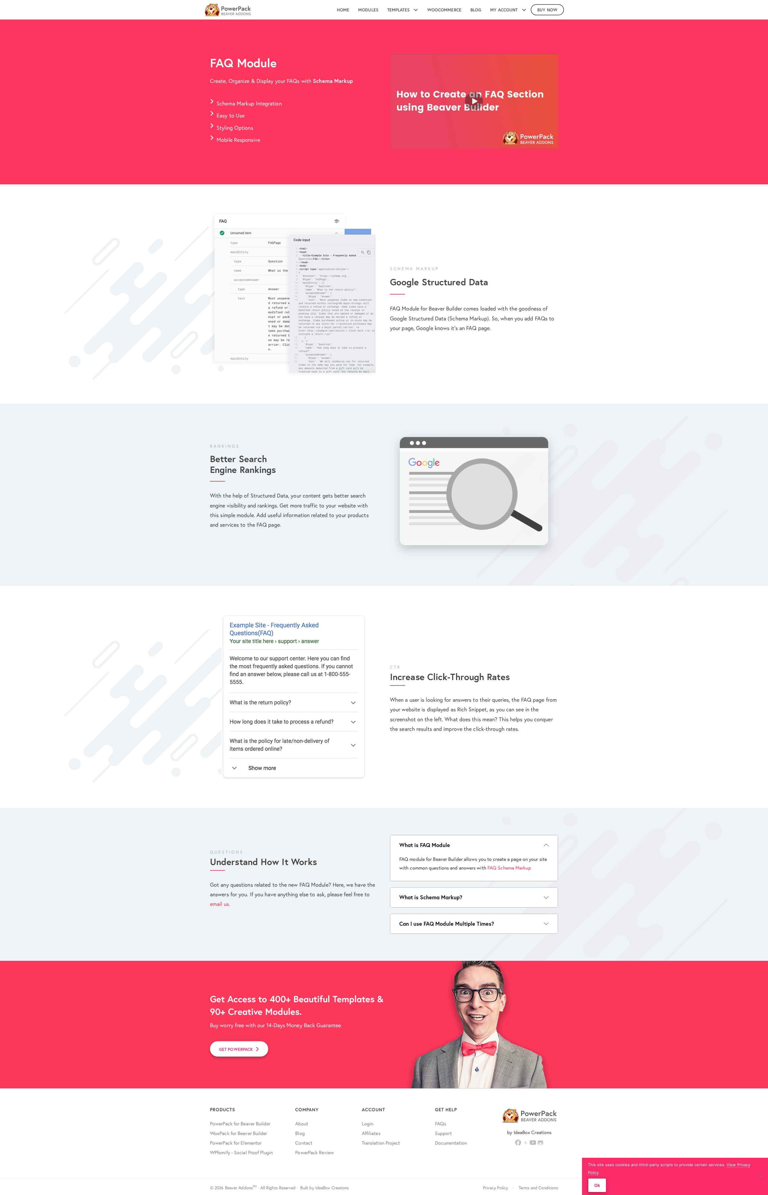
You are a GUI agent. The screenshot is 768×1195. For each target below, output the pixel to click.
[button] (474, 101)
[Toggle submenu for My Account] (524, 9)
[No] (761, 1176)
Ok (597, 1185)
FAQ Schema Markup (509, 867)
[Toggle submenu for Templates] (416, 9)
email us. (220, 903)
